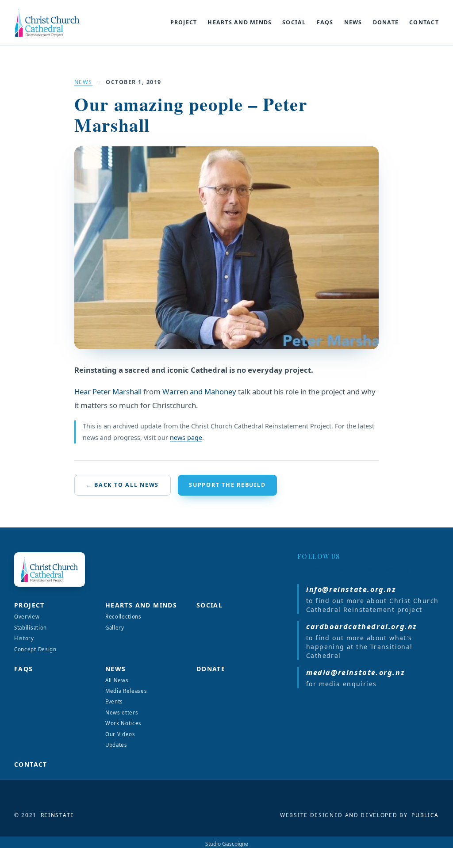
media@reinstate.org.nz (355, 672)
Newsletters (121, 712)
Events (114, 701)
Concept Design (35, 649)
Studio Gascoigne (226, 844)
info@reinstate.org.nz (351, 589)
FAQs (325, 22)
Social (294, 22)
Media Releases (126, 691)
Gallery (114, 627)
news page (186, 437)
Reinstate (57, 815)
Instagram (354, 569)
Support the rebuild (227, 485)
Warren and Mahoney (199, 391)
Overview (27, 616)
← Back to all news (122, 485)
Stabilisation (30, 627)
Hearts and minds (239, 22)
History (24, 638)
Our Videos (120, 734)
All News (117, 680)
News (353, 22)
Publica (425, 815)
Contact (424, 22)
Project (183, 22)
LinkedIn (393, 569)
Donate (386, 22)
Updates (116, 744)
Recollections (123, 616)
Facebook (314, 569)
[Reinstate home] (56, 23)
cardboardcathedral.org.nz (361, 626)
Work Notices (123, 723)
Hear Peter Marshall (108, 391)
